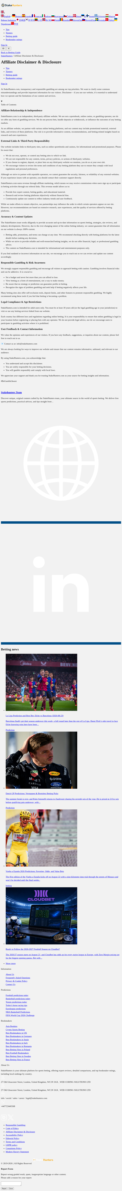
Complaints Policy (14, 1148)
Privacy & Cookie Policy (16, 981)
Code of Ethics (12, 1128)
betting (9, 885)
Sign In (4, 45)
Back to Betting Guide (10, 52)
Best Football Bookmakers (17, 1053)
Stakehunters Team (11, 392)
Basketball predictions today (18, 998)
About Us (10, 974)
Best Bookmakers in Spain (17, 1039)
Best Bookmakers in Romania (19, 1046)
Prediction (10, 730)
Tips (7, 29)
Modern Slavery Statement (17, 1152)
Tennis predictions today (16, 1002)
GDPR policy (11, 1145)
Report (4, 1188)
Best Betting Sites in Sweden (18, 1056)
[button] (61, 12)
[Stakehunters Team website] (61, 522)
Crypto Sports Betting (15, 1029)
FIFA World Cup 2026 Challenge (20, 1015)
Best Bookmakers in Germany (19, 1036)
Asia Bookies (11, 1026)
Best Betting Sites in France (18, 1059)
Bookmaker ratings (14, 39)
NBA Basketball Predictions (18, 1012)
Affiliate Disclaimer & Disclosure (20, 1132)
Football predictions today (17, 995)
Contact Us (10, 984)
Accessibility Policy (14, 1135)
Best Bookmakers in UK (16, 1033)
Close (11, 1188)
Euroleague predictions (16, 1008)
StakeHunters (7, 56)
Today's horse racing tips (16, 1005)
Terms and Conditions (15, 1142)
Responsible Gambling (15, 1125)
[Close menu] (8, 49)
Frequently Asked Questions (18, 978)
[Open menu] (3, 49)
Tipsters (9, 33)
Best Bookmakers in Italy (17, 1043)
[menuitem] (6, 16)
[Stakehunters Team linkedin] (61, 643)
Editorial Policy (12, 1138)
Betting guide (11, 36)
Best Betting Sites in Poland (18, 1049)
